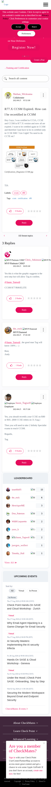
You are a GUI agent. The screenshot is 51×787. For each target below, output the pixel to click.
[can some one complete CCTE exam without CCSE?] (4, 236)
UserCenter (26, 784)
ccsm (16, 193)
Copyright (17, 781)
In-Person (12, 598)
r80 (23, 193)
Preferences (26, 34)
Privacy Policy (30, 781)
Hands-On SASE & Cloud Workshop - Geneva (21, 661)
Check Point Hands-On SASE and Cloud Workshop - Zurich (24, 607)
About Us (42, 781)
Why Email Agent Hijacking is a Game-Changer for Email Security (26, 625)
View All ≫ (11, 562)
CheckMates (16, 709)
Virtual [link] (21, 591)
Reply (24, 223)
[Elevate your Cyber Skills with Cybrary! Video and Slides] (46, 236)
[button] (18, 27)
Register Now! (24, 47)
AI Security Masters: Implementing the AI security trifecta (23, 645)
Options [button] (45, 68)
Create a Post (39, 60)
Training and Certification (17, 68)
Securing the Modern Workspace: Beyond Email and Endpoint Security (26, 696)
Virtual (11, 616)
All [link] (12, 591)
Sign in (12, 757)
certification (22, 198)
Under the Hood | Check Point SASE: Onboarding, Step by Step (26, 679)
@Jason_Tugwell (12, 282)
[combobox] (25, 78)
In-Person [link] (33, 591)
